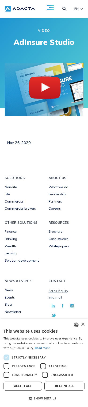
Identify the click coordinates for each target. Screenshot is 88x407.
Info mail (55, 297)
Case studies (59, 239)
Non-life (11, 187)
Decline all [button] (64, 386)
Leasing (11, 253)
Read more (42, 348)
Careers (55, 208)
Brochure (55, 231)
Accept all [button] (23, 386)
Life (7, 194)
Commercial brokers (20, 208)
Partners (55, 201)
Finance (11, 231)
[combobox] (76, 325)
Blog (8, 304)
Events (10, 297)
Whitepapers (59, 246)
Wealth (10, 246)
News (9, 290)
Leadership (57, 194)
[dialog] (44, 363)
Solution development (22, 260)
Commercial (14, 201)
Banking (11, 239)
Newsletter (13, 312)
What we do (58, 187)
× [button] (82, 324)
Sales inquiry (58, 291)
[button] (44, 398)
